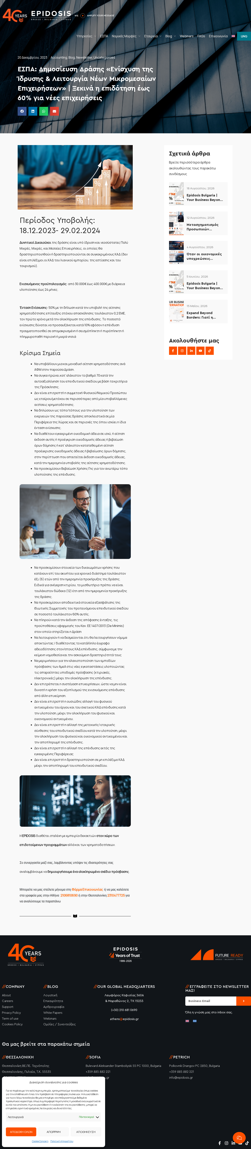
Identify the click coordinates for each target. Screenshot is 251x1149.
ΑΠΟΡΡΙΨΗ (54, 1132)
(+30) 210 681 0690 (124, 1010)
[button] (244, 36)
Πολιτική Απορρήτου (61, 1141)
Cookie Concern (40, 1141)
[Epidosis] (37, 15)
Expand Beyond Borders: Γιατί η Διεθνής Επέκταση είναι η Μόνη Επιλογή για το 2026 (205, 315)
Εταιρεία (151, 36)
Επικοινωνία (218, 36)
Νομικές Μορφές (124, 36)
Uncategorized (104, 57)
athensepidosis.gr (124, 1019)
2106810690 (69, 895)
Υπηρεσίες (84, 36)
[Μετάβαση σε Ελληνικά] (194, 1020)
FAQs (201, 36)
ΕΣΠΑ (104, 36)
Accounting (59, 57)
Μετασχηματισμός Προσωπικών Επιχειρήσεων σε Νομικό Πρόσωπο (202, 227)
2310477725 (116, 895)
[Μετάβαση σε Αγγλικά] (233, 36)
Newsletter (84, 57)
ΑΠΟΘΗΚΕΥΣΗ (85, 1132)
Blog (169, 36)
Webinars (187, 36)
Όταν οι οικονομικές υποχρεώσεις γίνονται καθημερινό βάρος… (205, 256)
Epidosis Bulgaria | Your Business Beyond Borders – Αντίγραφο (204, 197)
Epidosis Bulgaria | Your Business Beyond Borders (204, 286)
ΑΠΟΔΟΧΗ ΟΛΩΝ (21, 1132)
